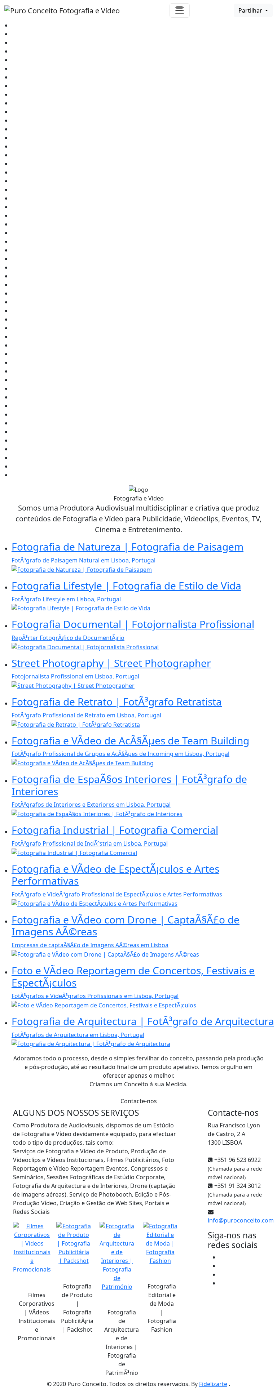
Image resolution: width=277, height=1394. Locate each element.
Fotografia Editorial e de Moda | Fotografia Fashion (162, 1307)
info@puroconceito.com (241, 1220)
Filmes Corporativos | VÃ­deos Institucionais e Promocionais (37, 1316)
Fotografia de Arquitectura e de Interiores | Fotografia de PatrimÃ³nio (121, 1342)
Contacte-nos (138, 1101)
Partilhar (251, 10)
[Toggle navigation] (180, 10)
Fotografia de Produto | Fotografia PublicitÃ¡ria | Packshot (77, 1307)
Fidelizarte (213, 1384)
